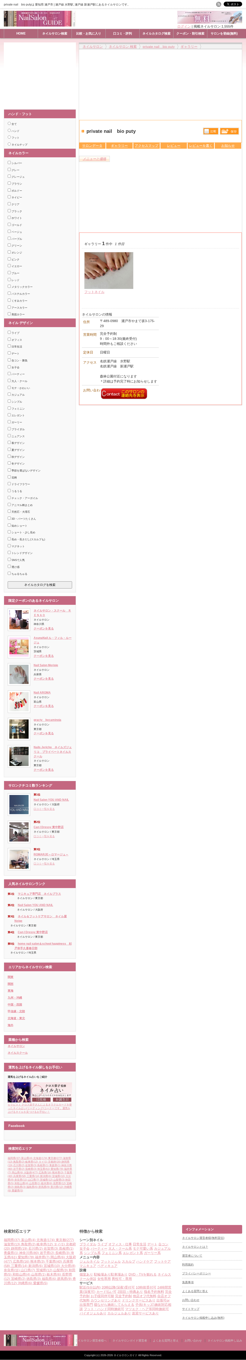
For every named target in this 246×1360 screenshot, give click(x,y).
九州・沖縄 (15, 997)
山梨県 (59, 1179)
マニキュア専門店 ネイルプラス (39, 893)
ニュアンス (18, 436)
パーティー (18, 374)
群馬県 (44, 1186)
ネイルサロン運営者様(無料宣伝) (203, 1238)
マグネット (18, 546)
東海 (10, 990)
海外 (10, 1025)
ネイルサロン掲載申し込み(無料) (203, 1317)
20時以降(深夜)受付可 (118, 1287)
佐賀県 (31, 1165)
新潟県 (45, 1176)
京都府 (54, 1161)
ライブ (15, 332)
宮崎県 (18, 1279)
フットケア (162, 1261)
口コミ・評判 (122, 33)
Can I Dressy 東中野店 (49, 827)
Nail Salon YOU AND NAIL (51, 799)
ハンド (15, 131)
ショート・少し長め (23, 532)
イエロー (16, 266)
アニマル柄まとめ (22, 505)
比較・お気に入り (88, 33)
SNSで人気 (18, 560)
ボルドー (16, 190)
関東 (10, 977)
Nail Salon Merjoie (46, 665)
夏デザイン (18, 449)
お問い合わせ (190, 1300)
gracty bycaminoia (47, 720)
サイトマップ (190, 1309)
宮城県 (58, 1176)
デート (15, 353)
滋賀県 (12, 1244)
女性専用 (104, 1279)
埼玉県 (43, 1168)
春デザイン (18, 443)
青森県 (55, 1165)
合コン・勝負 (19, 360)
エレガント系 (133, 1253)
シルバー (16, 163)
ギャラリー (119, 145)
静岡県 (19, 1248)
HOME (21, 33)
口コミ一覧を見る (44, 808)
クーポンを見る (44, 628)
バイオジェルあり (93, 1313)
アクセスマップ (146, 145)
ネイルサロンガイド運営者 (129, 1340)
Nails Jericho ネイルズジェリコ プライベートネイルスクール (53, 752)
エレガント (18, 415)
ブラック (16, 211)
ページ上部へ (242, 1206)
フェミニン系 (112, 1253)
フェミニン (18, 408)
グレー (15, 170)
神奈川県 (29, 1253)
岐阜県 (31, 1161)
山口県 (33, 1179)
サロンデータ (92, 145)
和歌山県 (21, 1183)
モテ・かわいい (20, 388)
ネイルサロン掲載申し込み (225, 1340)
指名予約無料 (154, 1292)
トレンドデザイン (22, 553)
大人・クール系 (120, 1248)
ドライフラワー (20, 484)
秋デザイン (18, 456)
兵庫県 (19, 1176)
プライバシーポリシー (196, 1273)
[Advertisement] (41, 74)
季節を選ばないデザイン (26, 470)
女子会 (15, 367)
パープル (16, 238)
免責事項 (188, 1282)
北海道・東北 (16, 1018)
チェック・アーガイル (24, 498)
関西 (10, 984)
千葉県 (54, 1261)
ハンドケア (144, 1261)
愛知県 (57, 1168)
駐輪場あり (102, 1274)
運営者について (192, 1255)
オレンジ (16, 252)
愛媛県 (17, 1190)
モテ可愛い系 (143, 1248)
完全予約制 (123, 1296)
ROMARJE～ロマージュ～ (51, 854)
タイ (43, 1161)
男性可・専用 (122, 1279)
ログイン (184, 26)
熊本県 (57, 1172)
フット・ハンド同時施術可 (104, 1309)
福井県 (42, 1257)
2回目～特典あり (130, 1292)
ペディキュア (107, 1266)
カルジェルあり (119, 1313)
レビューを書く (201, 145)
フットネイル (94, 292)
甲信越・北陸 (16, 1011)
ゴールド (16, 225)
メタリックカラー (22, 286)
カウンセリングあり (106, 1300)
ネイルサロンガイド (126, 1355)
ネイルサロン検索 (54, 33)
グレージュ (18, 176)
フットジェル (111, 1261)
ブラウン (16, 183)
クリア (15, 204)
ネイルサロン (16, 1046)
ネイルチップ (19, 144)
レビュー (173, 145)
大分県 (68, 1266)
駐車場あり (119, 1274)
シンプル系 (92, 1253)
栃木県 (46, 1183)
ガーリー (16, 422)
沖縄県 (25, 1283)
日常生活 (16, 346)
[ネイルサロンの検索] (40, 1345)
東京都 (55, 1158)
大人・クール (19, 381)
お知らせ (228, 145)
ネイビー (16, 197)
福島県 (32, 1186)
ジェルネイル (90, 1261)
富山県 (26, 1158)
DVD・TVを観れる (143, 1274)
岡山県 (17, 1172)
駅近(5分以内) (90, 1287)
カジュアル (18, 394)
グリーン (16, 245)
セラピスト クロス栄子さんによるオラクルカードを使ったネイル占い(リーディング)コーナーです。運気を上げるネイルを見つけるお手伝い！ (40, 1108)
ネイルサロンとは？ (195, 1246)
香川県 (56, 1186)
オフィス (16, 339)
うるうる (16, 491)
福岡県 (14, 1158)
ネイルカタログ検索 (156, 33)
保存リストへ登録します (229, 132)
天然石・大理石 (20, 511)
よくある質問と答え (195, 1291)
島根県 (43, 1165)
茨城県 (46, 1179)
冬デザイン (18, 463)
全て (14, 124)
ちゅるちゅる (19, 573)
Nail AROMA (42, 692)
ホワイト (16, 218)
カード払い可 (106, 1292)
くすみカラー (19, 300)
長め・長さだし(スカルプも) (28, 539)
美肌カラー (18, 314)
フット (15, 137)
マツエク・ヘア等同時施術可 (147, 1309)
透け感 (15, 566)
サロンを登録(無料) (224, 33)
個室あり (86, 1274)
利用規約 (188, 1264)
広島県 (45, 1172)
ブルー (15, 273)
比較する (211, 131)
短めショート (19, 525)
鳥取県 (19, 1161)
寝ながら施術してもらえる (114, 1305)
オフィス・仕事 (120, 1244)
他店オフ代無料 (144, 1296)
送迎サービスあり (145, 1313)
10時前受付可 (146, 1287)
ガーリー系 (152, 1253)
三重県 (33, 1176)
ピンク (15, 259)
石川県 (19, 1165)
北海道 (40, 1158)
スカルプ (128, 1261)
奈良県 (20, 1179)
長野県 (59, 1183)
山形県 (34, 1183)
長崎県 (31, 1168)
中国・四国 (15, 1004)
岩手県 (19, 1168)
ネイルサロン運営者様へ (91, 1340)
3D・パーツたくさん (23, 518)
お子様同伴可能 (102, 1296)
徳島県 (20, 1186)
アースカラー (19, 307)
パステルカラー (20, 293)
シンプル (16, 401)
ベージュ (16, 231)
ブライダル (18, 429)
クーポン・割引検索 (190, 33)
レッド (15, 280)
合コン (163, 1244)
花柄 (14, 477)
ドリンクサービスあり (138, 1300)
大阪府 (31, 1172)
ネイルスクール (18, 1052)
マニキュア (88, 1266)
